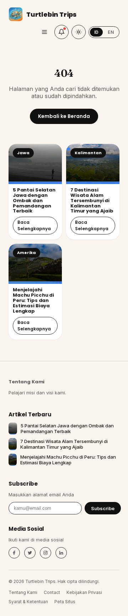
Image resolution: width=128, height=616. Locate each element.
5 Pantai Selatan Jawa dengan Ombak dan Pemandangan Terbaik (34, 201)
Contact (52, 592)
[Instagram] (45, 552)
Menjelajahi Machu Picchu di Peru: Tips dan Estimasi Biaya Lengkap (33, 300)
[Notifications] (61, 32)
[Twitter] (30, 552)
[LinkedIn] (61, 552)
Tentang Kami (26, 381)
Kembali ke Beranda (64, 116)
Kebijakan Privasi (84, 592)
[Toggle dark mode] (78, 32)
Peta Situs (64, 601)
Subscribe (102, 508)
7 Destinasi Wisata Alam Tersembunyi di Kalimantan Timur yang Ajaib (91, 201)
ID (96, 32)
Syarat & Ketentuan (28, 601)
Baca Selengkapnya (34, 225)
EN (111, 32)
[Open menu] (44, 32)
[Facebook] (14, 552)
